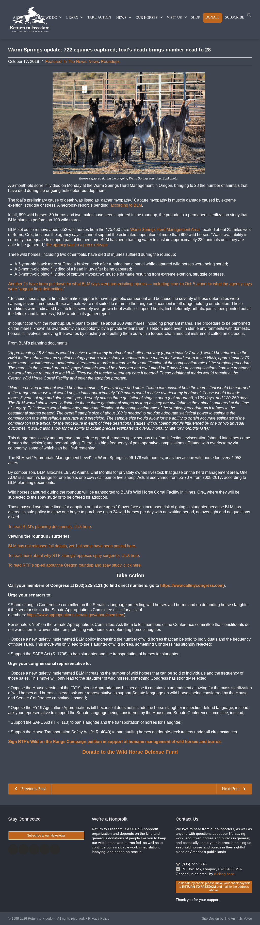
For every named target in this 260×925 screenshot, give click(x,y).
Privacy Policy (98, 918)
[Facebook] (13, 849)
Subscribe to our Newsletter (46, 835)
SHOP (195, 17)
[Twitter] (24, 849)
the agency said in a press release (77, 245)
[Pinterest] (44, 849)
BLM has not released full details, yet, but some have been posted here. (72, 546)
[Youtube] (55, 849)
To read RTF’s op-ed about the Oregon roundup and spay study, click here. (75, 565)
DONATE (212, 17)
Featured (53, 61)
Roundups (110, 61)
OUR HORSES (147, 18)
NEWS (121, 18)
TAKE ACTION (99, 17)
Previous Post (33, 789)
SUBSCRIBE (234, 17)
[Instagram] (34, 849)
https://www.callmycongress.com (191, 585)
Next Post (231, 789)
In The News (74, 61)
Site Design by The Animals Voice (227, 918)
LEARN (72, 18)
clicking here (224, 874)
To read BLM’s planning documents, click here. (50, 526)
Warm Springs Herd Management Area (165, 229)
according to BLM (126, 205)
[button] (249, 16)
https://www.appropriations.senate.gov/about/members (75, 615)
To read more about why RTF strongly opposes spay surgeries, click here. (74, 555)
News (93, 61)
